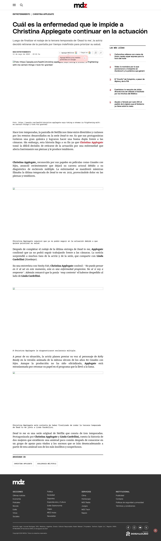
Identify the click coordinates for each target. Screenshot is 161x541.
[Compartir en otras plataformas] (101, 52)
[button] (14, 5)
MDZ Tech (86, 509)
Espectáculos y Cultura (56, 502)
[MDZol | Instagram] (134, 527)
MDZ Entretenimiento (22, 52)
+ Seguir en (84, 52)
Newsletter (51, 516)
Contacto (119, 499)
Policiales (16, 502)
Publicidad (120, 495)
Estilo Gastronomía (54, 506)
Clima (84, 495)
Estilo (15, 509)
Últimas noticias (19, 495)
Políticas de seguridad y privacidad (130, 502)
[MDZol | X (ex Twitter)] (146, 527)
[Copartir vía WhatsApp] (95, 52)
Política (50, 492)
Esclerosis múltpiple (46, 464)
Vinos (15, 513)
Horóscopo (86, 499)
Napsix (84, 513)
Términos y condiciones (125, 506)
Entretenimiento (21, 14)
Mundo (16, 506)
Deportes (51, 499)
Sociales (16, 516)
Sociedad (51, 495)
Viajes (49, 509)
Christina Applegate (23, 464)
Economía (17, 499)
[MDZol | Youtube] (140, 527)
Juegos (85, 506)
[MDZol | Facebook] (128, 527)
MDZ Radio (86, 502)
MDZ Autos (51, 513)
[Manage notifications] (155, 530)
